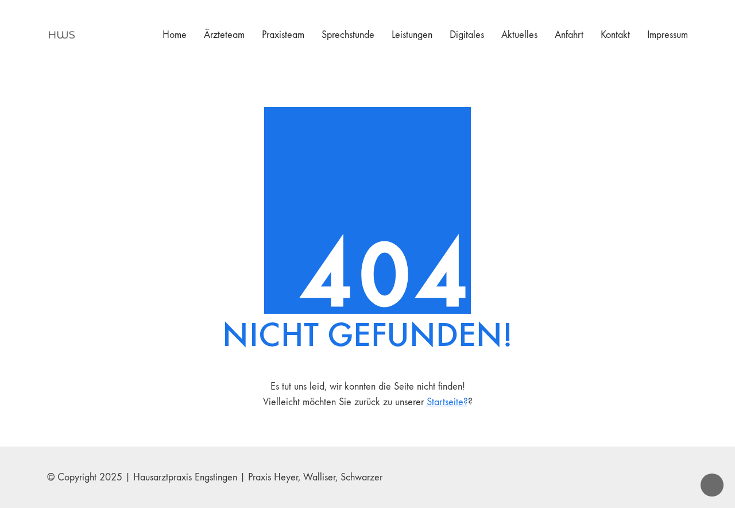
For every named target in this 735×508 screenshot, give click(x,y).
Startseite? (447, 402)
